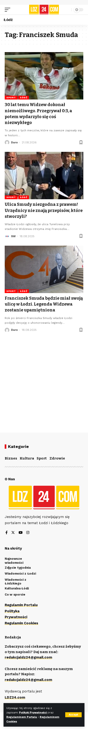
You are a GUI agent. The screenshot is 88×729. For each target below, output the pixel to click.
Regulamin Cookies (21, 623)
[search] (66, 9)
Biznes (11, 458)
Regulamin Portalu (21, 605)
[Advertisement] (44, 379)
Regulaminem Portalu (21, 717)
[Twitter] (13, 533)
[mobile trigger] (9, 10)
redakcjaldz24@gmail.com (28, 657)
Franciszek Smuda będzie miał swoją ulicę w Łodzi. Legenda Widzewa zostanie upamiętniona (44, 304)
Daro (14, 142)
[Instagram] (28, 533)
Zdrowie (57, 458)
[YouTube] (20, 533)
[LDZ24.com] (44, 10)
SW (13, 236)
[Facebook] (6, 533)
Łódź (23, 97)
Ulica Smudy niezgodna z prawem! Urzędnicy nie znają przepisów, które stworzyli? (44, 210)
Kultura (27, 458)
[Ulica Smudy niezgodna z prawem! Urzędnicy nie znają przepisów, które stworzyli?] (44, 175)
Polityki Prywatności (33, 712)
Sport (11, 97)
